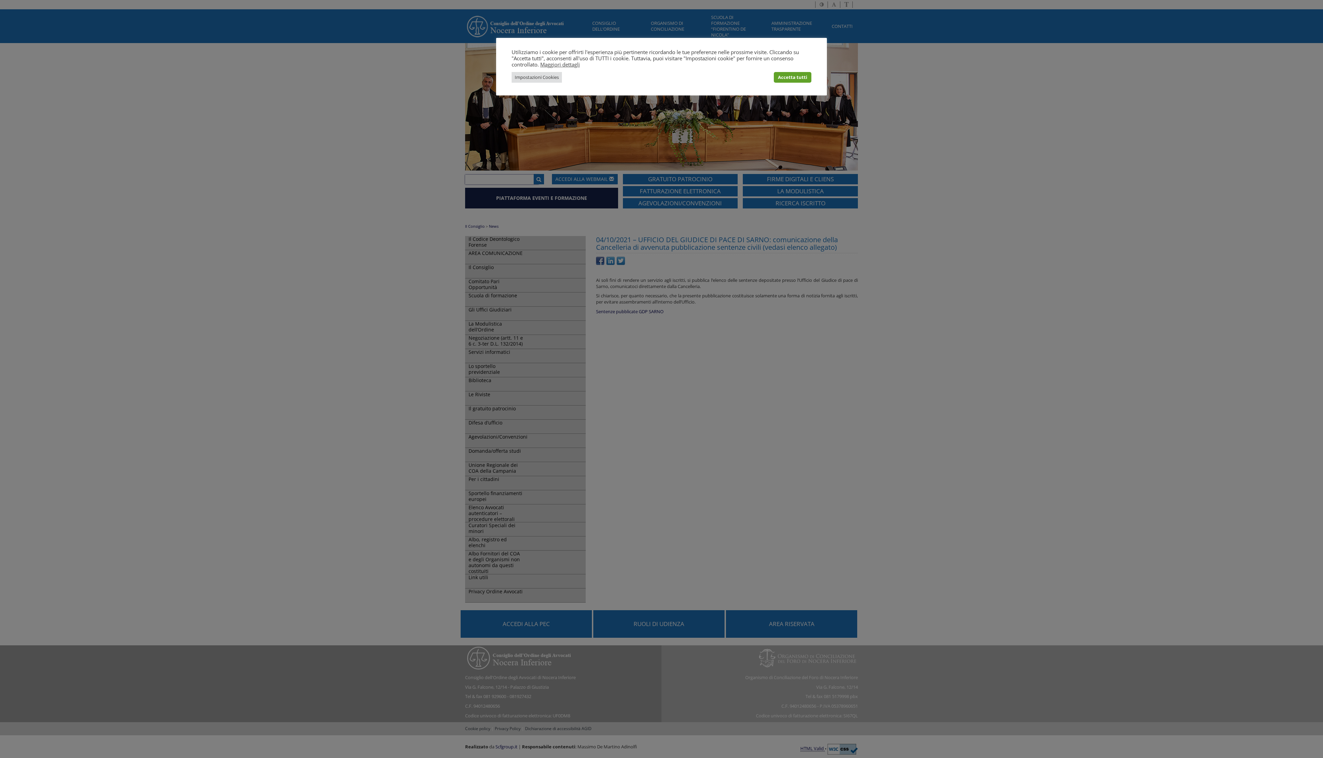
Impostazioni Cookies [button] (537, 77)
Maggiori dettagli (560, 64)
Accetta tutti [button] (792, 77)
